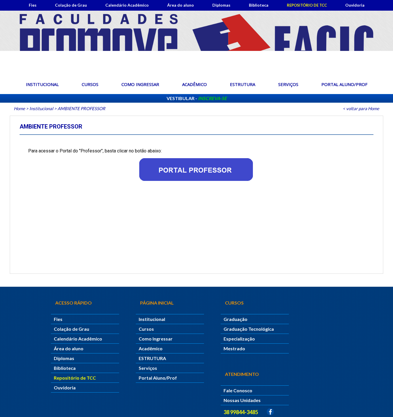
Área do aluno (180, 5)
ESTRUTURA (242, 84)
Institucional (42, 84)
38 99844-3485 (241, 412)
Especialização (239, 338)
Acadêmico (194, 84)
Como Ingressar (140, 84)
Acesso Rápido (73, 302)
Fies (33, 5)
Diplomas (221, 5)
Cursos (90, 84)
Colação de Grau (71, 5)
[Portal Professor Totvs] (196, 169)
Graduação (235, 319)
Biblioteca (258, 5)
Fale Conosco (238, 390)
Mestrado (234, 348)
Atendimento (242, 374)
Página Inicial (157, 302)
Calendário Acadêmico (127, 5)
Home (19, 108)
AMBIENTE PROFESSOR (81, 108)
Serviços (288, 84)
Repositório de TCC (307, 5)
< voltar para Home (361, 108)
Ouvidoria (355, 5)
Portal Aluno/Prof (344, 84)
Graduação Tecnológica (249, 329)
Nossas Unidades (242, 400)
